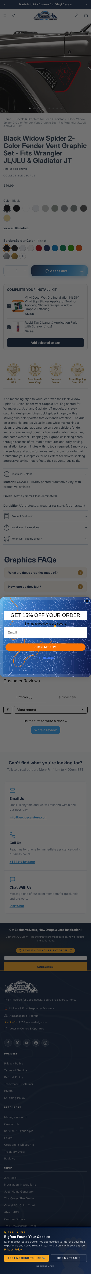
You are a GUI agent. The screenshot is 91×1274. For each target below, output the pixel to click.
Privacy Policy (13, 1249)
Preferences (45, 1266)
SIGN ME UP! (45, 647)
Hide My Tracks (69, 1258)
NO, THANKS (45, 658)
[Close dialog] (87, 601)
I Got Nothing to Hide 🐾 (26, 1258)
